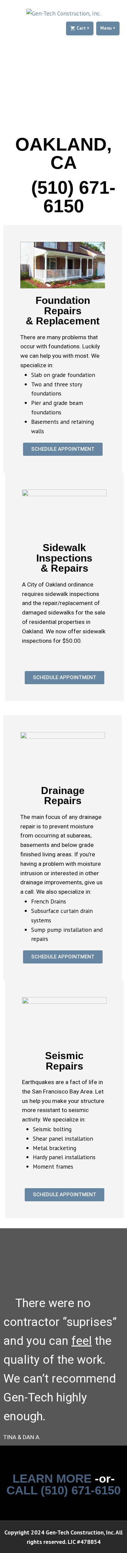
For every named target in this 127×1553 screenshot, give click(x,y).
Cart (84, 28)
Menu (110, 28)
